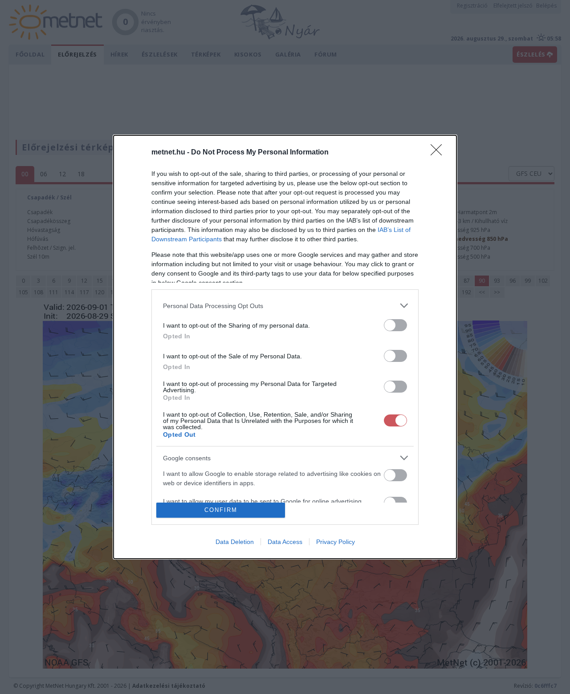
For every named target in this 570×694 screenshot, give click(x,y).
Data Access (285, 541)
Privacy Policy (335, 541)
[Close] (439, 152)
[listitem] (285, 305)
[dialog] (285, 347)
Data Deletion (235, 541)
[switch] (395, 325)
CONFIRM (220, 510)
